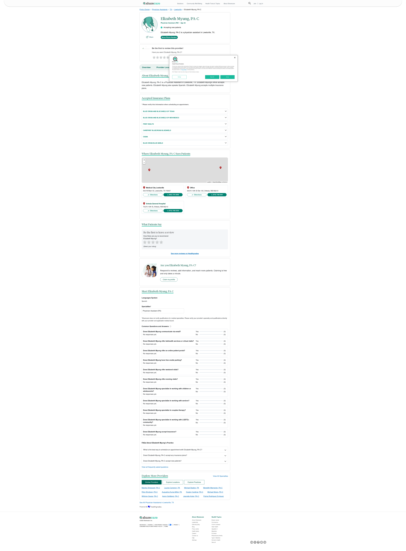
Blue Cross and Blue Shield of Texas (158, 111)
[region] (203, 68)
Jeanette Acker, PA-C (191, 496)
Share (151, 37)
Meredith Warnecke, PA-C (213, 488)
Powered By (144, 507)
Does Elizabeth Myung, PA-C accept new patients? (162, 461)
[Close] (234, 57)
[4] (164, 57)
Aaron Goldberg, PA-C (170, 496)
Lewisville (178, 9)
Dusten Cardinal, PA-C (194, 492)
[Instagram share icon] (255, 543)
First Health (148, 124)
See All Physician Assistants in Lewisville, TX (157, 502)
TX (171, 9)
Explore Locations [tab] (173, 482)
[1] (154, 57)
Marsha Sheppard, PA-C (151, 488)
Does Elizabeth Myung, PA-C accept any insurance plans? (165, 455)
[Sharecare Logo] (152, 3)
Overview (146, 67)
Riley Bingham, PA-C (150, 492)
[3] (161, 57)
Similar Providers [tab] (151, 482)
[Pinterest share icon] (264, 543)
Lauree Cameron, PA (172, 488)
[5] (168, 57)
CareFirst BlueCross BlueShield (157, 130)
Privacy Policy (184, 69)
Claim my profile (169, 279)
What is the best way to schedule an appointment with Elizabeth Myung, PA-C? (172, 449)
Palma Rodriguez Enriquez (213, 496)
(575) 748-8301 (218, 194)
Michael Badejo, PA (191, 488)
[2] (157, 57)
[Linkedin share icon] (258, 543)
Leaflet (209, 182)
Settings (179, 76)
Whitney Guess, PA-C (150, 496)
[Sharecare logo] (163, 517)
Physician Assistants (159, 9)
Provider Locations (165, 67)
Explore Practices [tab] (194, 482)
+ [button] (144, 160)
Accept (227, 76)
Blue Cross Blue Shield (153, 143)
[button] (170, 326)
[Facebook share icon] (251, 543)
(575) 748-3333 (174, 210)
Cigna (145, 137)
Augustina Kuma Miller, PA (172, 492)
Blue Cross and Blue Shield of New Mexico (161, 118)
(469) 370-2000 (174, 194)
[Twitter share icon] (261, 543)
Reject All (212, 76)
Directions (154, 195)
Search (249, 3)
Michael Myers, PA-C (215, 492)
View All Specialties (220, 476)
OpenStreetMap (217, 182)
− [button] (144, 162)
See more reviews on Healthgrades (185, 253)
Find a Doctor (145, 9)
